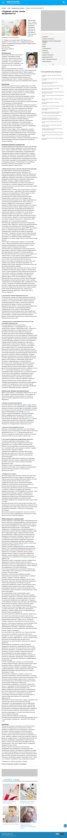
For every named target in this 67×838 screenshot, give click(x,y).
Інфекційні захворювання (48, 38)
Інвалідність (45, 36)
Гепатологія (45, 50)
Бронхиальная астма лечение (11, 824)
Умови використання (7, 834)
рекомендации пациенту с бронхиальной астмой (52, 99)
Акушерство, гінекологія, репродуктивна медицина (51, 41)
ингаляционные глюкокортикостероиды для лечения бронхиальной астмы (52, 112)
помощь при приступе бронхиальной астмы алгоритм (52, 79)
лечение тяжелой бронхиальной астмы (51, 115)
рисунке (21, 544)
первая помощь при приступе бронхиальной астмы (53, 96)
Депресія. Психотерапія (47, 55)
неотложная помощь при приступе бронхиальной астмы (50, 89)
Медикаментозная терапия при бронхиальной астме (27, 802)
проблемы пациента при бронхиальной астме (51, 76)
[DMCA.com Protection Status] (60, 834)
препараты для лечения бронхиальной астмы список (51, 126)
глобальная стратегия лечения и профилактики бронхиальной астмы (51, 118)
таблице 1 (27, 411)
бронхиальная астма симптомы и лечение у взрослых (52, 139)
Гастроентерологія (46, 48)
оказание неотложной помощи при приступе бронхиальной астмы (53, 92)
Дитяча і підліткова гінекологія (49, 59)
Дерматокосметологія (47, 57)
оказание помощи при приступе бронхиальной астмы (50, 83)
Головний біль (45, 52)
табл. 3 (15, 432)
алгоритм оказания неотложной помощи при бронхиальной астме (52, 129)
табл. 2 (30, 418)
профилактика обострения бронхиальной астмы (52, 135)
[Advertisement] (53, 20)
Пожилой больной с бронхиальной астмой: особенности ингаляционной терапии (28, 826)
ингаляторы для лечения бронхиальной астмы (52, 122)
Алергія (44, 44)
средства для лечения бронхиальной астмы (53, 106)
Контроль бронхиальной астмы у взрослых (9, 802)
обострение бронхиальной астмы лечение (52, 132)
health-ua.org (13, 2)
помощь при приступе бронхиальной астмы (52, 85)
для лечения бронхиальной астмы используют (50, 109)
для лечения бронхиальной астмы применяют (50, 103)
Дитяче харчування (46, 61)
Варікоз (44, 46)
